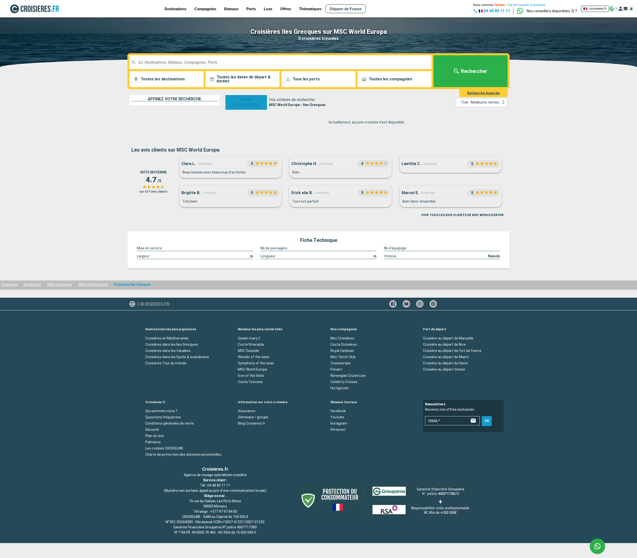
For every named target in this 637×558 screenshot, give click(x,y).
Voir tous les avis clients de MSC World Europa (462, 215)
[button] (552, 11)
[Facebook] (393, 304)
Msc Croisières (342, 338)
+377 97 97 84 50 (223, 511)
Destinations (175, 9)
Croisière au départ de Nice (444, 344)
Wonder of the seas (253, 357)
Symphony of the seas (256, 363)
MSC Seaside (248, 350)
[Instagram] (420, 304)
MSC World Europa (92, 284)
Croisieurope (340, 363)
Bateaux (231, 9)
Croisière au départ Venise (444, 369)
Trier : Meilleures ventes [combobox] (480, 102)
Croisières (9, 284)
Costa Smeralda (251, 344)
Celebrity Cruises (344, 382)
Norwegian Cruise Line (348, 375)
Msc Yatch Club (343, 357)
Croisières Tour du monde (165, 363)
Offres (285, 9)
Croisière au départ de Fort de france (452, 350)
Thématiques (310, 9)
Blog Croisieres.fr (251, 423)
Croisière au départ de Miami (446, 357)
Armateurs (32, 284)
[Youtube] (406, 304)
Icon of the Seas (251, 375)
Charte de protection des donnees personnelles (183, 454)
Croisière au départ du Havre (445, 363)
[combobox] (282, 62)
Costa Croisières (343, 344)
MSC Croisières (60, 284)
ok (486, 421)
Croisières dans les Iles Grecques (171, 344)
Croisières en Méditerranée (167, 338)
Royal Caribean (342, 350)
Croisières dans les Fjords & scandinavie (177, 357)
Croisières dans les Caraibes (168, 350)
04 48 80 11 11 (218, 485)
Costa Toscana (250, 382)
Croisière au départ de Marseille (448, 338)
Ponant (336, 369)
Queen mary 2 (249, 338)
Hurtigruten (339, 388)
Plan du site (154, 436)
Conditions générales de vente (169, 423)
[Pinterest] (433, 304)
